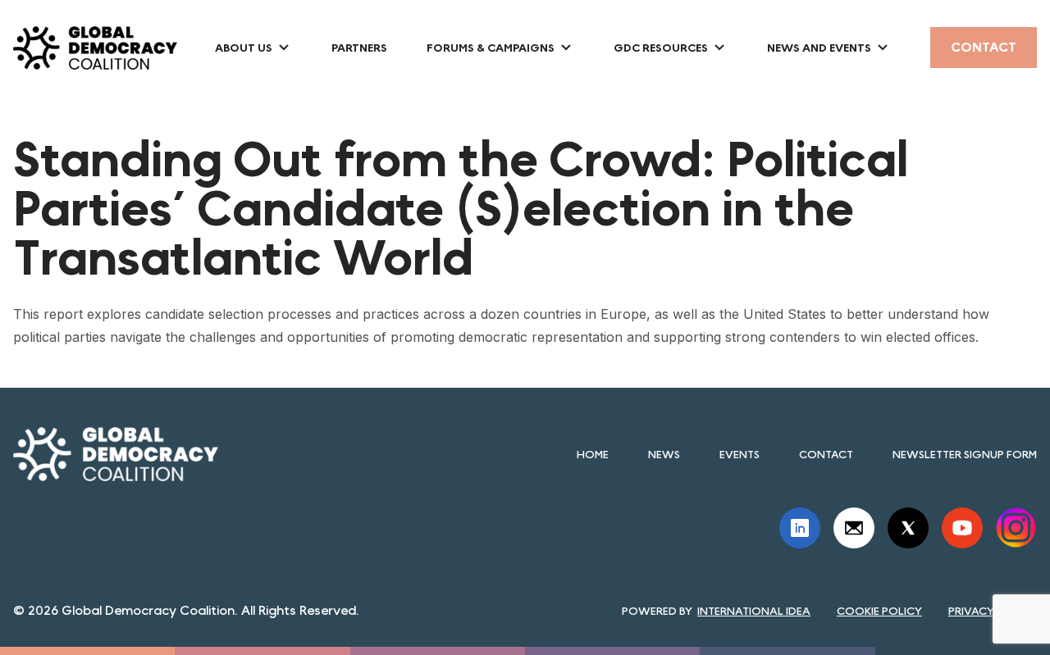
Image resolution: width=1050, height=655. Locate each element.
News (664, 454)
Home (593, 454)
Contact (983, 47)
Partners (359, 47)
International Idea (753, 610)
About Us (243, 47)
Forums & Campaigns (491, 47)
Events (739, 454)
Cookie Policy (879, 610)
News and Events (819, 47)
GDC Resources (661, 47)
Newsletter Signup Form (964, 454)
